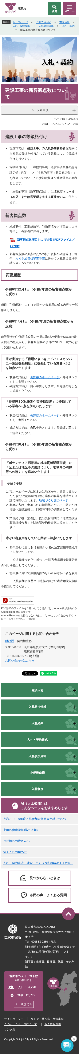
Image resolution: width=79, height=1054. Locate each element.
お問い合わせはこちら (20, 660)
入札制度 (37, 789)
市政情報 (64, 22)
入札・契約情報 (21, 26)
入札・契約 (68, 26)
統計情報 (26, 1004)
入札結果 (37, 723)
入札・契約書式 (37, 739)
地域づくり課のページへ (55, 500)
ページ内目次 (39, 110)
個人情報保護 (52, 1024)
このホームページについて (20, 1024)
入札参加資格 (46, 26)
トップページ (20, 22)
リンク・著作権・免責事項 (47, 1018)
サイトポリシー (13, 1018)
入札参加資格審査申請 (30, 258)
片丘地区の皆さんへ (16, 841)
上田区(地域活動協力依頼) (20, 830)
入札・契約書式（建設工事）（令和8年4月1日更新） (38, 863)
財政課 (9, 641)
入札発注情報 (37, 706)
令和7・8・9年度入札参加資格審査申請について (35, 819)
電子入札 (37, 690)
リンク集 (9, 1029)
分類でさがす (43, 22)
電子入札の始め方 (15, 852)
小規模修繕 (37, 772)
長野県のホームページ (45, 377)
